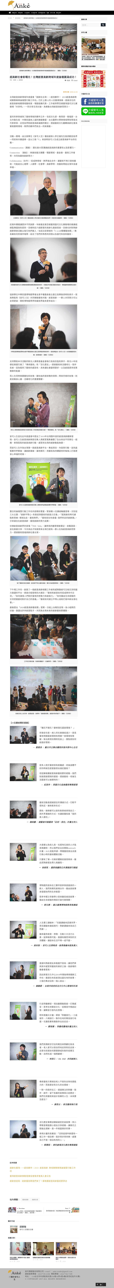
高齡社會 (35, 1199)
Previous (22, 1208)
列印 (68, 80)
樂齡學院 (20, 12)
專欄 (48, 12)
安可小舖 (52, 12)
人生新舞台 (27, 12)
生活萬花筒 (34, 12)
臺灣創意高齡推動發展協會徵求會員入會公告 (30, 1176)
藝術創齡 (25, 1199)
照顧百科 (14, 12)
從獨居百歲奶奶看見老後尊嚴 (41, 1257)
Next (66, 1208)
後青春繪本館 (41, 12)
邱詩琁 (23, 1226)
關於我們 (58, 12)
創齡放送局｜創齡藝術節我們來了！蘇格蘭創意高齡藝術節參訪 (38, 1181)
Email (75, 80)
